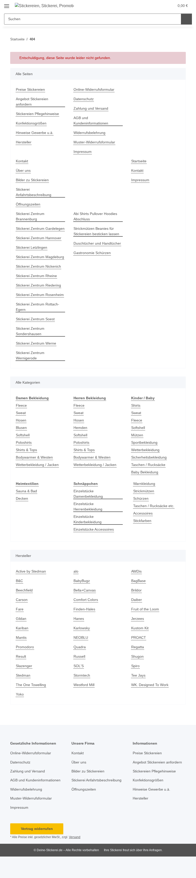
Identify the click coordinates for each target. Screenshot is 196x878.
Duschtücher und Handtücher (97, 243)
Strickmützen (143, 491)
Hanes (79, 619)
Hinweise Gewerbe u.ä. (34, 133)
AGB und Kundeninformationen (91, 120)
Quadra (80, 647)
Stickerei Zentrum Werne (36, 343)
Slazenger (24, 666)
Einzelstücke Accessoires (94, 529)
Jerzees (137, 619)
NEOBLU (81, 637)
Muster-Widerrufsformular (94, 142)
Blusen (21, 428)
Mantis (21, 637)
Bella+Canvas (85, 590)
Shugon (137, 656)
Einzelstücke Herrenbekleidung (88, 506)
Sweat (21, 413)
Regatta (137, 647)
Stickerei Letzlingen (31, 247)
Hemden (80, 428)
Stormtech (82, 675)
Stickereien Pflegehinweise (37, 114)
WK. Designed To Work (149, 685)
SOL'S (79, 666)
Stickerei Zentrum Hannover (38, 238)
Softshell (23, 435)
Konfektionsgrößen (31, 123)
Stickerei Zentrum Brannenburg (30, 216)
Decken (22, 498)
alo (76, 571)
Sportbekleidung (144, 442)
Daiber (136, 600)
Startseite (138, 161)
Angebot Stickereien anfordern (32, 101)
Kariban (22, 628)
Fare (19, 609)
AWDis (136, 571)
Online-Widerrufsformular (94, 89)
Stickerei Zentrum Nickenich (38, 266)
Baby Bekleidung (144, 472)
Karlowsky (82, 628)
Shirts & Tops (26, 450)
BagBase (138, 581)
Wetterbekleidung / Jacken (37, 465)
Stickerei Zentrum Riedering (38, 285)
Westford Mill (84, 685)
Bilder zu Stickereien (32, 180)
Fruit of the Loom (145, 609)
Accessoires (143, 513)
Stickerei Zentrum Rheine (36, 276)
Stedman (23, 675)
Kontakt (22, 161)
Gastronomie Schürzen (92, 253)
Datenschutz (84, 99)
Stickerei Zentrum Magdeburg (40, 257)
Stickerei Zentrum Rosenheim (40, 295)
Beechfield (24, 590)
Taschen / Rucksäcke (148, 465)
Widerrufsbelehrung (89, 133)
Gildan (21, 619)
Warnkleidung (144, 484)
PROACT (138, 637)
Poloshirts (24, 442)
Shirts (135, 405)
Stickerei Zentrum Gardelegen (40, 228)
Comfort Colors (86, 600)
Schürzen (141, 498)
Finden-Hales (84, 609)
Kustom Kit (140, 628)
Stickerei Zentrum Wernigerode (30, 355)
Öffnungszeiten (28, 204)
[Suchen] (186, 19)
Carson (22, 600)
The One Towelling (31, 685)
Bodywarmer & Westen (34, 457)
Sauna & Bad (26, 491)
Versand (74, 837)
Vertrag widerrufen (37, 829)
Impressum (83, 152)
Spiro (135, 666)
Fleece (21, 405)
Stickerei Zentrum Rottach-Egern (37, 307)
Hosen (21, 420)
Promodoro (25, 647)
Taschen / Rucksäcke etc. (153, 506)
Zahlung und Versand (91, 108)
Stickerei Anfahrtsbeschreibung (33, 192)
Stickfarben (142, 521)
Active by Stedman (31, 571)
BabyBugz (82, 581)
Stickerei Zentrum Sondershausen (30, 331)
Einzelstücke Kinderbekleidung (88, 519)
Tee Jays (138, 675)
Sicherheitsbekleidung (149, 457)
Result (21, 656)
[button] (159, 6)
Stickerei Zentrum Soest (35, 319)
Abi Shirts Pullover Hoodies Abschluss (95, 216)
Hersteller (23, 142)
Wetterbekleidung (145, 450)
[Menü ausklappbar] (6, 4)
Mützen (137, 435)
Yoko (20, 694)
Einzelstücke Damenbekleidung (88, 493)
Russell (79, 656)
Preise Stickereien (30, 89)
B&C (19, 581)
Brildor (136, 590)
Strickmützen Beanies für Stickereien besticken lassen (96, 231)
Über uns (23, 170)
